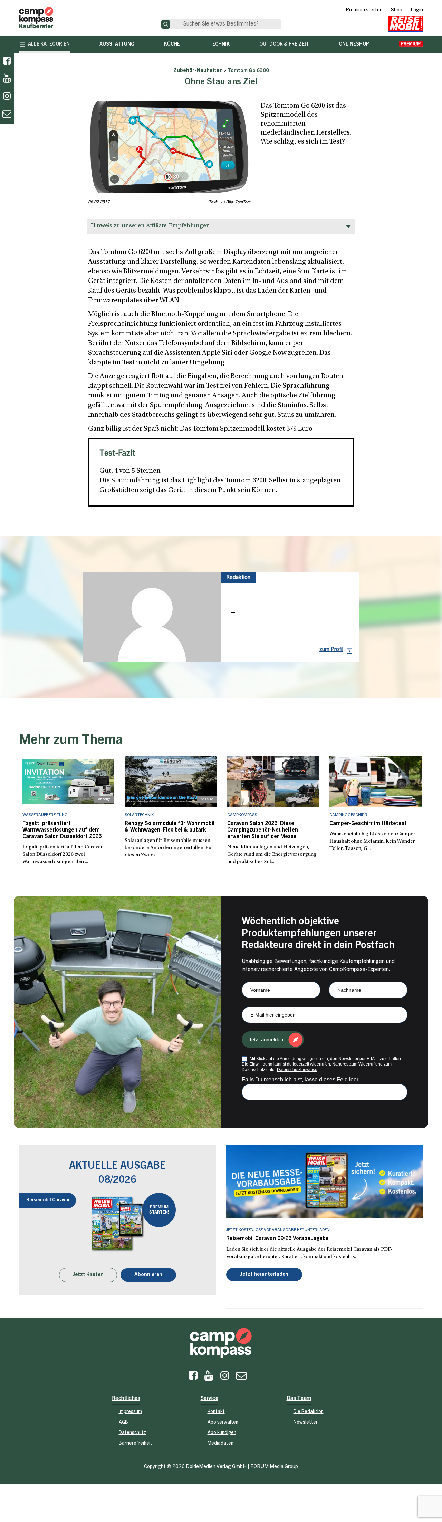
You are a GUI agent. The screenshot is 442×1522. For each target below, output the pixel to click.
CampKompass (242, 815)
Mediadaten (220, 1444)
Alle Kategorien (49, 44)
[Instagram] (224, 1378)
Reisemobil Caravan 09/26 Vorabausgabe (277, 1238)
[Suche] (165, 24)
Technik (219, 44)
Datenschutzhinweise (297, 1069)
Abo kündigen (222, 1433)
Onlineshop (354, 44)
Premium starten (364, 10)
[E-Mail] (241, 1378)
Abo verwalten (223, 1423)
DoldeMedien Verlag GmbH (216, 1467)
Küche (172, 44)
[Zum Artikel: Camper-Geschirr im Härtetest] (375, 781)
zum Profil (331, 649)
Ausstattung (116, 44)
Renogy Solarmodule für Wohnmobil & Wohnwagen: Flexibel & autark (169, 827)
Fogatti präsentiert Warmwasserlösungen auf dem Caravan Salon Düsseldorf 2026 (62, 830)
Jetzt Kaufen (88, 1275)
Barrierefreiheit (135, 1444)
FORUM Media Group (274, 1467)
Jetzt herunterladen (264, 1275)
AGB (123, 1423)
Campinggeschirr (348, 815)
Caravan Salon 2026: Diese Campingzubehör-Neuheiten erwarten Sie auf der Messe (262, 830)
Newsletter (306, 1423)
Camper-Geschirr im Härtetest (368, 823)
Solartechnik (139, 815)
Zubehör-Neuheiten (198, 70)
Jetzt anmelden (266, 1039)
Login (417, 10)
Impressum (130, 1412)
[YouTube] (208, 1378)
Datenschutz (132, 1433)
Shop (396, 10)
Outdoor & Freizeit (284, 44)
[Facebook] (7, 62)
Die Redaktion (309, 1412)
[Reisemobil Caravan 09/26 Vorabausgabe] (324, 1181)
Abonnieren (148, 1275)
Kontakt (216, 1412)
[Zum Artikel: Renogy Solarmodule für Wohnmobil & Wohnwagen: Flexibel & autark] (171, 781)
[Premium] (411, 44)
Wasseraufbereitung (45, 815)
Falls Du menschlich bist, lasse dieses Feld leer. (300, 1079)
